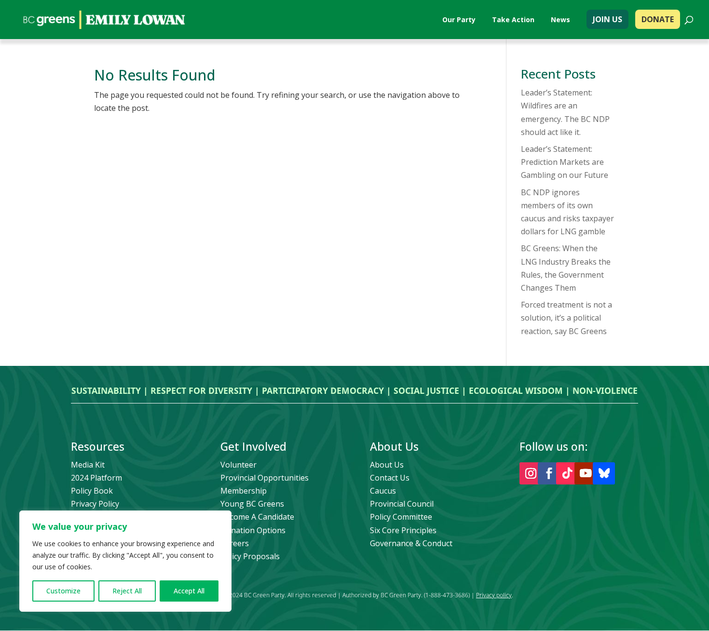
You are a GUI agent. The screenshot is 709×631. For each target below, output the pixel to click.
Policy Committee (401, 516)
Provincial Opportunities (264, 477)
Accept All (189, 590)
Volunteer (238, 464)
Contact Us (389, 477)
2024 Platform (96, 477)
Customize (63, 590)
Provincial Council (402, 503)
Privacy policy (494, 595)
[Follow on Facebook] (549, 473)
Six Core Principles (403, 530)
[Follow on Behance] (604, 473)
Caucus (383, 490)
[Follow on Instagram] (530, 473)
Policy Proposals (250, 556)
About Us (387, 464)
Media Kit (88, 464)
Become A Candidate (257, 516)
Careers (234, 543)
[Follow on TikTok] (567, 473)
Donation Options (253, 530)
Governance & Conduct (411, 543)
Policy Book (92, 490)
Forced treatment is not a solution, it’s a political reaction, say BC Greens (566, 317)
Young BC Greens (252, 503)
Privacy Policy (95, 503)
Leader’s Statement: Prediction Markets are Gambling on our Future (564, 162)
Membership (243, 490)
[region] (125, 561)
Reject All (127, 590)
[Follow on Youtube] (585, 473)
